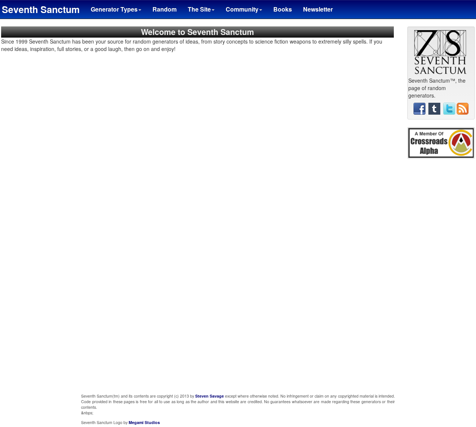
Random (164, 9)
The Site (199, 9)
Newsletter (318, 9)
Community (242, 9)
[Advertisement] (441, 278)
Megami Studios (144, 422)
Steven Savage (209, 396)
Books (282, 9)
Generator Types (114, 9)
